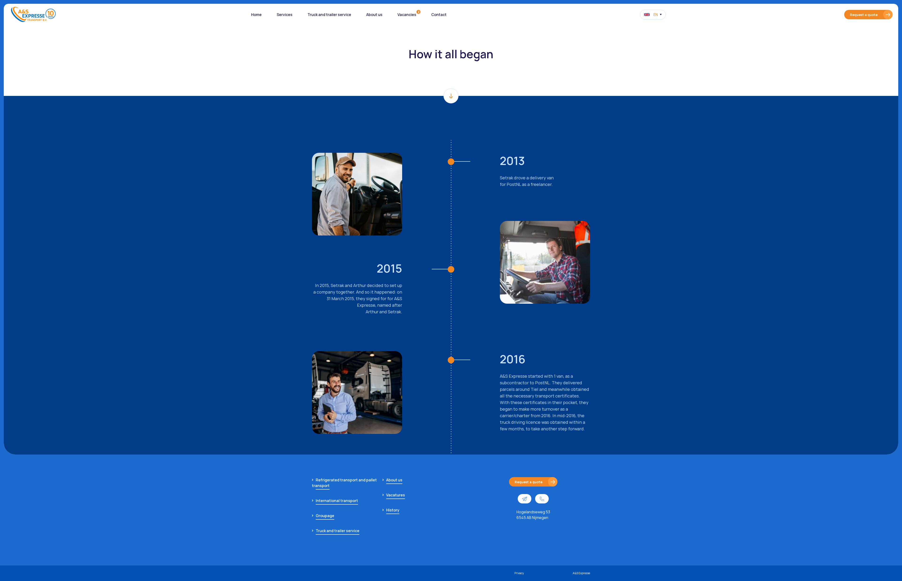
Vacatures (395, 495)
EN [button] (655, 14)
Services (284, 14)
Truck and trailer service (329, 14)
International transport (337, 500)
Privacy (519, 573)
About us (374, 14)
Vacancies (406, 14)
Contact (439, 14)
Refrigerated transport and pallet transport (344, 482)
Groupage (325, 515)
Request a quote (864, 14)
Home (256, 14)
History (392, 510)
